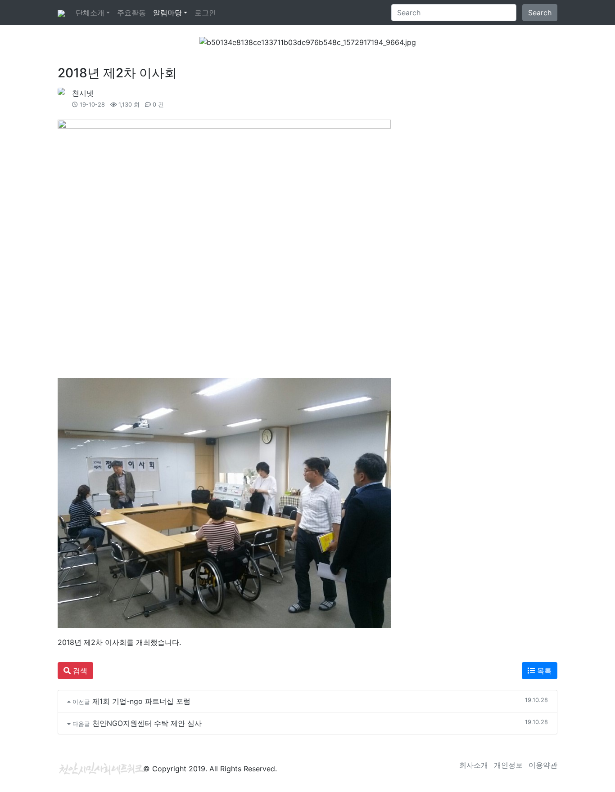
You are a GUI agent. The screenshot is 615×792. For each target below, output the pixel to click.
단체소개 (90, 12)
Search (540, 12)
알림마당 (167, 12)
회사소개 (473, 765)
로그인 (205, 12)
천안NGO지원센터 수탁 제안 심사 (147, 723)
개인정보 (508, 765)
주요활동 (131, 12)
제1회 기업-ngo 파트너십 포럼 (141, 701)
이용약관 (543, 765)
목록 (543, 670)
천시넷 (83, 93)
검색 (79, 670)
